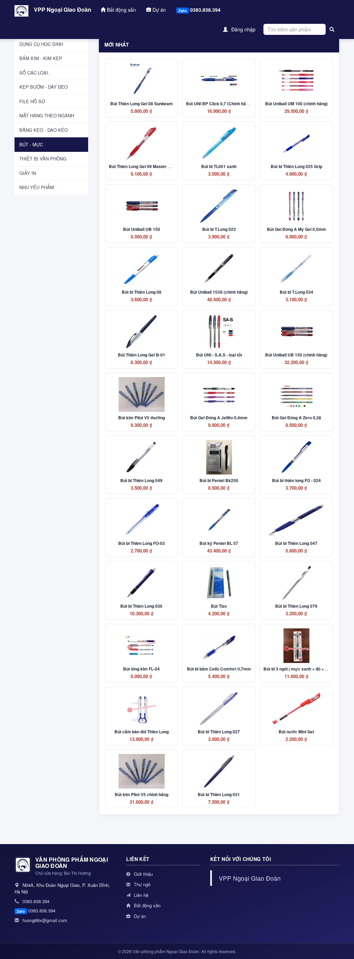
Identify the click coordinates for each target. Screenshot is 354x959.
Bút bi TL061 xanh (218, 166)
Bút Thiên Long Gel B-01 (141, 355)
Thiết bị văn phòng (42, 158)
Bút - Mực (31, 144)
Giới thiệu (142, 874)
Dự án (158, 9)
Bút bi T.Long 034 (296, 292)
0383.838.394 (199, 9)
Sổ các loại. (34, 72)
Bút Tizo (219, 606)
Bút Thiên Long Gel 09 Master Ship (142, 166)
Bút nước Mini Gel (296, 731)
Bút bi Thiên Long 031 (219, 794)
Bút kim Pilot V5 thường (141, 417)
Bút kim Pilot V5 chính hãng (141, 794)
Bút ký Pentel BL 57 (218, 543)
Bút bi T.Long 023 (219, 229)
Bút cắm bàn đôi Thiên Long (141, 731)
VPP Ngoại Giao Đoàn (62, 9)
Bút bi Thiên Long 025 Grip (296, 166)
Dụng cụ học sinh (41, 44)
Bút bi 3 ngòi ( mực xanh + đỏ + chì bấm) (302, 669)
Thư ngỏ (141, 884)
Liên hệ (140, 895)
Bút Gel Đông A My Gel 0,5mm (296, 229)
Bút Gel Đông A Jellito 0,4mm (219, 417)
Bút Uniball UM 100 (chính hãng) (296, 103)
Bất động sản (120, 9)
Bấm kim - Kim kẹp (40, 58)
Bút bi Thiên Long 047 (296, 543)
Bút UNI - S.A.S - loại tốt (219, 355)
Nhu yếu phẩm (36, 187)
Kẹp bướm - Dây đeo (43, 87)
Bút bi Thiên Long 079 (296, 606)
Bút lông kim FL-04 (141, 669)
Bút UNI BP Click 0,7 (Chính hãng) (219, 103)
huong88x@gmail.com (44, 920)
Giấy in (27, 173)
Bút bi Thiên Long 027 (219, 731)
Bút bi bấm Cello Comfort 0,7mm (219, 669)
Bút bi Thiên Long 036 (141, 606)
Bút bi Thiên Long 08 (141, 292)
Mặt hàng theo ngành (46, 115)
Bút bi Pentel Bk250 (218, 480)
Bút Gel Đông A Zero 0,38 (296, 417)
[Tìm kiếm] (332, 29)
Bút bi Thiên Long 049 (141, 480)
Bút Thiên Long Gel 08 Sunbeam (141, 103)
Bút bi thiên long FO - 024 (296, 480)
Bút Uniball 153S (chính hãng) (219, 292)
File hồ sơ (32, 101)
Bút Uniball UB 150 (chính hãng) (296, 355)
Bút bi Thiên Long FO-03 (141, 543)
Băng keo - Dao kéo (43, 130)
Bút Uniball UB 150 (141, 229)
